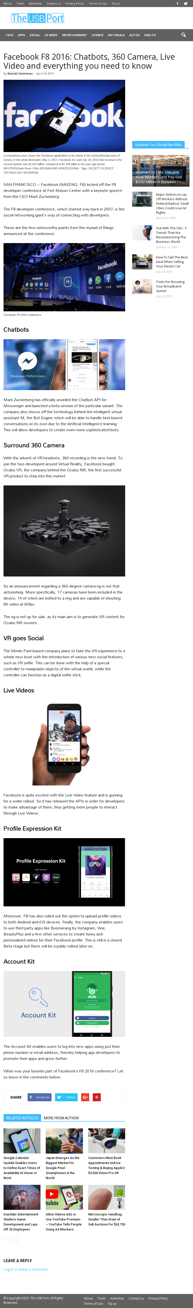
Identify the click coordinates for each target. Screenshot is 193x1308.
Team (20, 3)
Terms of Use (98, 3)
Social (35, 35)
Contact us (53, 3)
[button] (183, 35)
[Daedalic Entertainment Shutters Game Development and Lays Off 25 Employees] (22, 1197)
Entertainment (74, 35)
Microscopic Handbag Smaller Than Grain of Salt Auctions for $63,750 (106, 1219)
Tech (9, 35)
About (8, 3)
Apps (21, 35)
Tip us (116, 3)
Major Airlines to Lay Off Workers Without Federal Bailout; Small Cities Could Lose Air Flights (172, 203)
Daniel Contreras (20, 73)
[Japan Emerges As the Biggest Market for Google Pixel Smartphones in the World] (64, 1141)
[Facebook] (177, 4)
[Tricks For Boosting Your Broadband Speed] (142, 286)
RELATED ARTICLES (22, 1118)
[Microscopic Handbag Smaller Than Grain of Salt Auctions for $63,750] (106, 1197)
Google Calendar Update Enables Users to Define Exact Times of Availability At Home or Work (22, 1168)
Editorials (116, 35)
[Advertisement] (130, 18)
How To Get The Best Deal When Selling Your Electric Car (172, 261)
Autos (134, 35)
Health (150, 35)
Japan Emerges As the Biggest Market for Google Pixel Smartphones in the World (62, 1168)
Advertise (35, 3)
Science (97, 35)
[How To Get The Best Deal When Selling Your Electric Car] (142, 261)
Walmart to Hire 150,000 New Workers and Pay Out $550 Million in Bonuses (159, 177)
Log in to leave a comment (25, 1269)
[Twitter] (185, 4)
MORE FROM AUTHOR (61, 1118)
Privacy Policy (74, 3)
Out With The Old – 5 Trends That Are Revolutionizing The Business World (171, 235)
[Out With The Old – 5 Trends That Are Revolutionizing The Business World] (142, 232)
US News (51, 35)
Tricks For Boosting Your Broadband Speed (170, 286)
